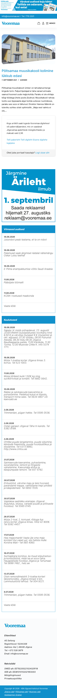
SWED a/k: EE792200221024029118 (21, 668)
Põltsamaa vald (22, 692)
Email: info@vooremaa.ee (16, 653)
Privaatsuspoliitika (12, 678)
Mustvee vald (34, 692)
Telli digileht (27, 139)
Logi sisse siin (42, 152)
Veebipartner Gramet (13, 695)
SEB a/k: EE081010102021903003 (20, 672)
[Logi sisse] (43, 23)
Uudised (23, 80)
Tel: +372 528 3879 (13, 650)
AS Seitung (9, 640)
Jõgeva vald (9, 692)
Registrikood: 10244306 (15, 644)
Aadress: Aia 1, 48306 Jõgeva (18, 647)
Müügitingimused (12, 675)
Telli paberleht (14, 139)
